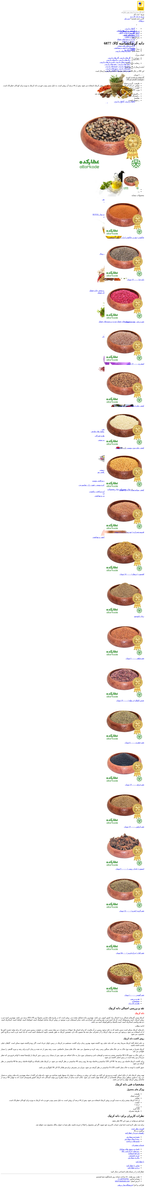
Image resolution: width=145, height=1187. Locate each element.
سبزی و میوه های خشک (126, 39)
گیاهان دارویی (130, 29)
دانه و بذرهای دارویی (122, 62)
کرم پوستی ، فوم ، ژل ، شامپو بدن (91, 485)
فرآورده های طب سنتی (126, 46)
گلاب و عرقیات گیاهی (127, 33)
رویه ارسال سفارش (132, 1139)
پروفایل (141, 21)
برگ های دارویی (124, 60)
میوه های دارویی (124, 69)
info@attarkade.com (122, 1181)
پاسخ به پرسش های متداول (129, 1149)
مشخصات (136, 1001)
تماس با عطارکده (133, 1166)
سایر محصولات (113, 489)
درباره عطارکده (134, 1168)
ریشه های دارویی (124, 64)
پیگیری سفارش (134, 1158)
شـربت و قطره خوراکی (103, 436)
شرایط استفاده (134, 1153)
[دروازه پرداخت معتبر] (140, 10)
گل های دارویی (124, 58)
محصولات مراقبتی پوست (101, 481)
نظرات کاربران (134, 1003)
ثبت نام (127, 19)
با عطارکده (140, 1162)
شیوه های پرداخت (133, 1141)
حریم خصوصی (134, 1156)
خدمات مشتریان (138, 1145)
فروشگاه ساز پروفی (125, 1185)
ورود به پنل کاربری (137, 16)
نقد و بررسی (135, 999)
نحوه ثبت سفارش (133, 1137)
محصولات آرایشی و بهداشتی (124, 48)
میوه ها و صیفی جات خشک (99, 290)
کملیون (132, 49)
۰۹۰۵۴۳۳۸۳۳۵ (123, 1179)
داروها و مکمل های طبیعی (100, 431)
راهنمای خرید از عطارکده (134, 1133)
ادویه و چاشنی (129, 37)
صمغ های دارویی (124, 66)
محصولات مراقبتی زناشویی (99, 491)
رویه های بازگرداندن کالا (131, 1151)
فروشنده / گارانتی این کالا (135, 79)
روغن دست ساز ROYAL (102, 214)
